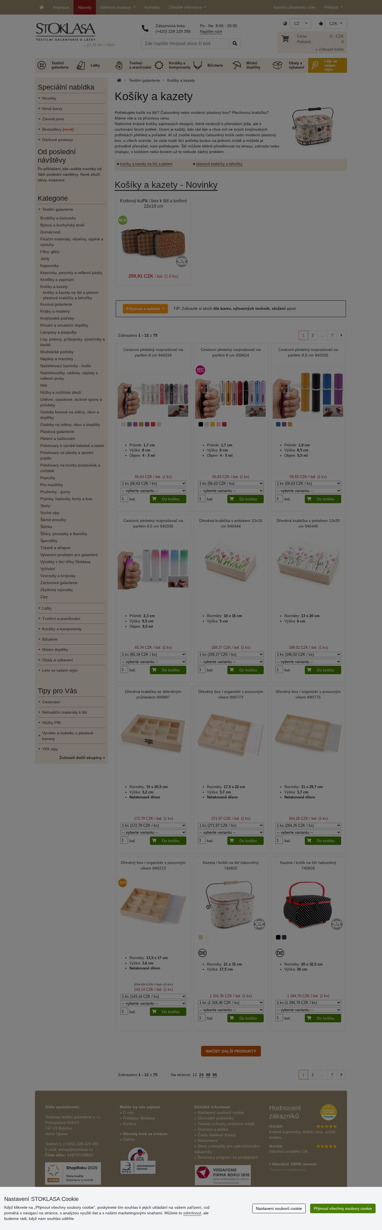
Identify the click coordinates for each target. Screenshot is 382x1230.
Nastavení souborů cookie (279, 1208)
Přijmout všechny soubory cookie (343, 1208)
